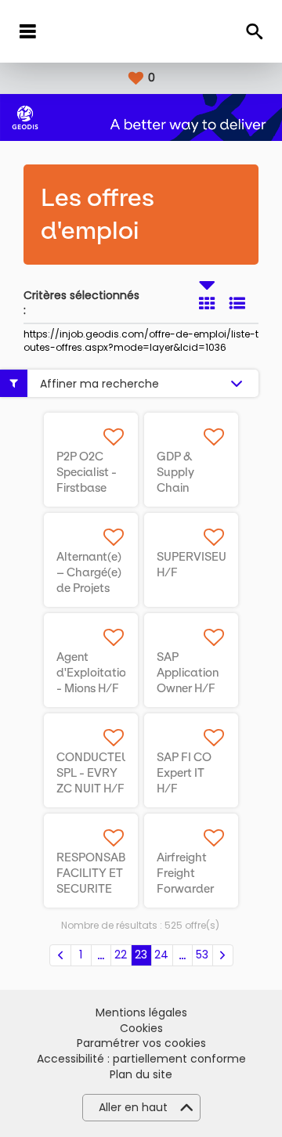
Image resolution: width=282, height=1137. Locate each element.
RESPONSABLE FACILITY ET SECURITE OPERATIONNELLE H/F (107, 888)
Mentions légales (141, 1012)
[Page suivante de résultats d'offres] (223, 955)
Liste (237, 303)
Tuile (206, 303)
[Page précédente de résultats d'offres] (60, 955)
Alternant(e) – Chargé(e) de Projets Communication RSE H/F (99, 588)
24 (161, 954)
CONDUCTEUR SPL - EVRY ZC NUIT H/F (96, 773)
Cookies (141, 1028)
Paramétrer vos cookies (141, 1043)
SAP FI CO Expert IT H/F (184, 773)
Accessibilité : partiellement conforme (141, 1059)
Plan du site (141, 1074)
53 (202, 954)
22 (120, 954)
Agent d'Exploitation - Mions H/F (94, 672)
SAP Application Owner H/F (188, 672)
